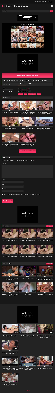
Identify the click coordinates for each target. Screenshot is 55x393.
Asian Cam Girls (26, 89)
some (39, 93)
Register (51, 1)
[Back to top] (50, 389)
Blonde (21, 93)
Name (3, 179)
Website (4, 188)
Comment (4, 163)
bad (26, 93)
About (22, 83)
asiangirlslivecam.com (15, 6)
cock (30, 93)
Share (31, 83)
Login (46, 1)
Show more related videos (27, 151)
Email (3, 184)
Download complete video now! (28, 75)
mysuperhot (27, 390)
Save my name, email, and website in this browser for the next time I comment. (21, 194)
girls (34, 93)
